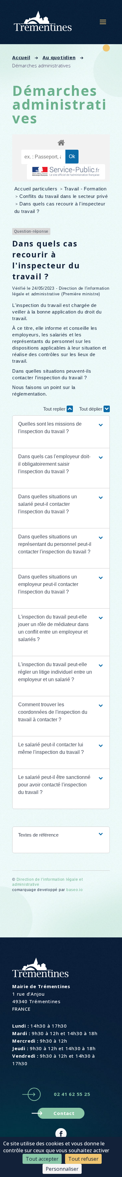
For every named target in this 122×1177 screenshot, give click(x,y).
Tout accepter (42, 1158)
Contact (63, 1113)
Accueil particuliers (36, 188)
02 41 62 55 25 (72, 1094)
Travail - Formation (85, 188)
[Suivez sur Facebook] (61, 1133)
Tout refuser (83, 1158)
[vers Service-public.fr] (66, 171)
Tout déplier (91, 409)
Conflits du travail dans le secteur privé (63, 196)
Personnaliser (62, 1168)
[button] (61, 428)
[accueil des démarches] (61, 142)
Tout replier (55, 409)
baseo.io (74, 890)
